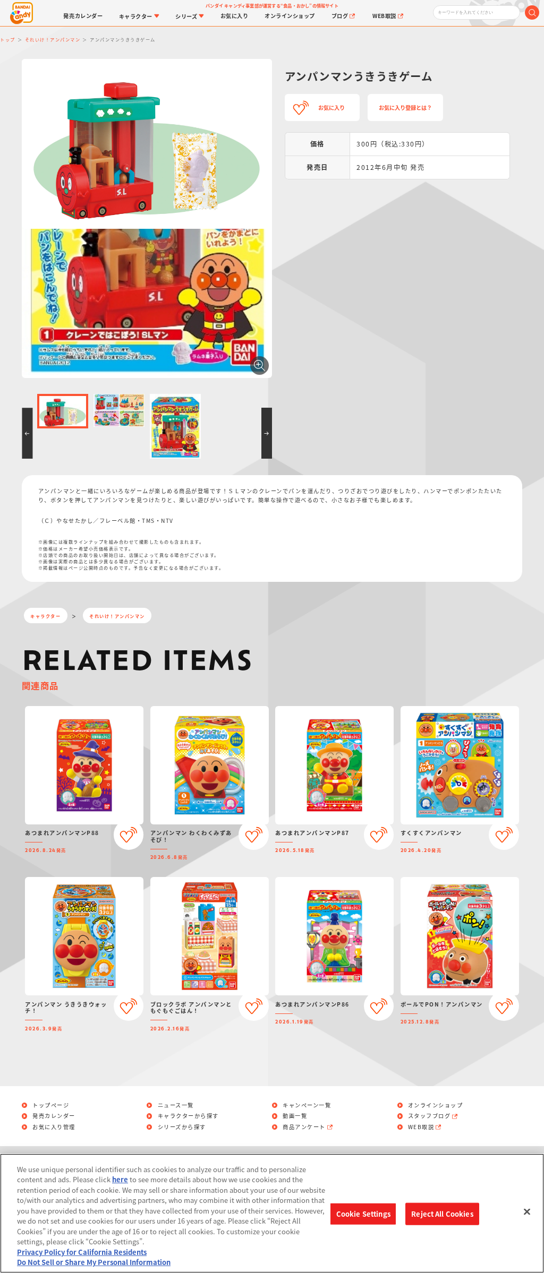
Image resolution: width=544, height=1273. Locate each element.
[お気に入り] (129, 835)
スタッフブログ (429, 1116)
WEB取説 (421, 1127)
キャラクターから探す (188, 1116)
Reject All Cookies (442, 1214)
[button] (27, 433)
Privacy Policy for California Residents (82, 1252)
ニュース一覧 (176, 1105)
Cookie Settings (363, 1214)
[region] (272, 1213)
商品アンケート (304, 1127)
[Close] (527, 1212)
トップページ (50, 1105)
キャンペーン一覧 (307, 1105)
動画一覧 (295, 1116)
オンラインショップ (435, 1105)
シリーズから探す (182, 1127)
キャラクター (45, 616)
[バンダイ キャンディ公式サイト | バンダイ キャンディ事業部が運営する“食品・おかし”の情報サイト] (22, 13)
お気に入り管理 (53, 1127)
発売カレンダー (53, 1116)
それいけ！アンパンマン (117, 616)
